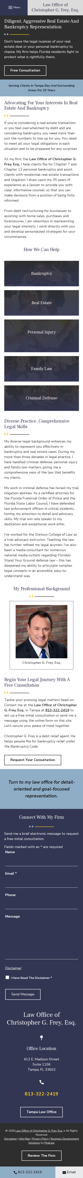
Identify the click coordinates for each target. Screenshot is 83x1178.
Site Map (24, 1139)
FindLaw (49, 1143)
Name (10, 852)
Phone (10, 895)
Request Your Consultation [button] (32, 760)
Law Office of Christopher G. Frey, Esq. (39, 1131)
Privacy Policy (40, 1139)
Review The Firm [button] (41, 1155)
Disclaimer (13, 968)
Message (12, 916)
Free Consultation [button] (25, 70)
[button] (13, 7)
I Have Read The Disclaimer (31, 978)
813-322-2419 (57, 710)
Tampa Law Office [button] (41, 1112)
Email (11, 873)
